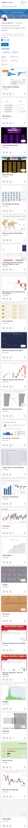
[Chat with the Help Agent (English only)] (22, 2)
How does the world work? (10, 438)
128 (24, 814)
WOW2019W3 (6, 819)
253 (24, 756)
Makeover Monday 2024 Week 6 (12, 233)
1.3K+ (23, 639)
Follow (5, 44)
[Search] (3, 6)
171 (24, 375)
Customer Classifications (10, 497)
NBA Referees (6, 116)
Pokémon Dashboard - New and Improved (12, 673)
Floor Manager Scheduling (10, 204)
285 (24, 580)
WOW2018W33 (7, 555)
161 (24, 404)
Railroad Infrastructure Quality (12, 409)
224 (24, 170)
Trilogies (5, 585)
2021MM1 (5, 702)
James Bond (6, 526)
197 (24, 521)
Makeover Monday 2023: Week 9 (12, 350)
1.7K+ (23, 492)
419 (24, 316)
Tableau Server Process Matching (13, 467)
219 (24, 141)
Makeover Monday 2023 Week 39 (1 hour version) (13, 292)
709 (24, 668)
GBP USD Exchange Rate (10, 790)
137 (24, 229)
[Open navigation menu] (25, 2)
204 (24, 111)
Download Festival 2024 (10, 145)
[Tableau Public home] (7, 2)
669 (24, 785)
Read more (4, 37)
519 (24, 82)
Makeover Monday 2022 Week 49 (13, 380)
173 (24, 609)
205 (24, 346)
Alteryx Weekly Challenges (10, 87)
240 (24, 258)
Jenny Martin (5, 89)
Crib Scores (6, 614)
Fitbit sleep (5, 731)
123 (24, 697)
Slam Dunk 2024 (7, 175)
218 (24, 463)
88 (24, 551)
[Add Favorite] (25, 94)
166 (24, 199)
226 (24, 287)
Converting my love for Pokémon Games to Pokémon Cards (12, 263)
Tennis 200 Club (7, 321)
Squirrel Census (7, 760)
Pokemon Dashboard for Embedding (14, 643)
